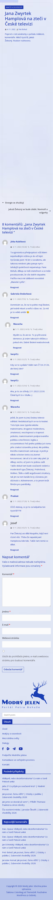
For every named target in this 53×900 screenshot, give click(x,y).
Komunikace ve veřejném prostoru (18, 759)
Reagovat (14, 287)
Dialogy (5, 743)
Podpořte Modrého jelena (14, 755)
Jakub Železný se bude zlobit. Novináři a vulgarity (28, 211)
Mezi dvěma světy (10, 738)
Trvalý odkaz (35, 247)
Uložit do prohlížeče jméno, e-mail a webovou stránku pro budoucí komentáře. (25, 658)
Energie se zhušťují (14, 202)
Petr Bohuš (23, 29)
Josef (14, 523)
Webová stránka (10, 638)
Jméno (6, 611)
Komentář (8, 574)
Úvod (4, 728)
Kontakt (6, 764)
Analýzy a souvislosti (14, 7)
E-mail (6, 624)
